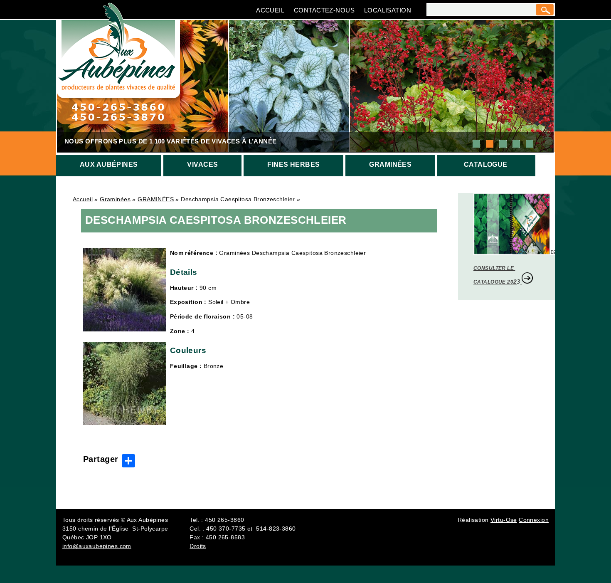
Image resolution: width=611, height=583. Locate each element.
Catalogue (486, 164)
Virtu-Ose (503, 519)
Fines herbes (293, 164)
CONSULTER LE (494, 268)
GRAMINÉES (156, 199)
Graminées (390, 164)
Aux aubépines (109, 164)
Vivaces (202, 164)
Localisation (387, 10)
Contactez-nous (324, 10)
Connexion (534, 519)
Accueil (270, 10)
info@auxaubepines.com (96, 546)
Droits (198, 546)
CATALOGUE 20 (493, 282)
